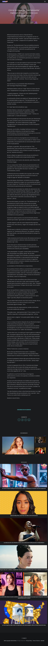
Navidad (42, 640)
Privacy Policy (29, 640)
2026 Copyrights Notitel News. (10, 640)
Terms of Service (36, 640)
